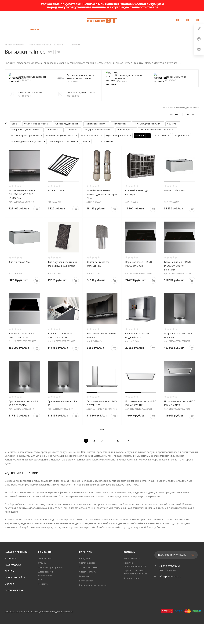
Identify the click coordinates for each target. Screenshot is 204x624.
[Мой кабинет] (167, 20)
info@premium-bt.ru (170, 576)
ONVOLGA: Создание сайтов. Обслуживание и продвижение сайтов (39, 611)
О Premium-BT (45, 558)
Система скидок (87, 562)
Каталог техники (16, 552)
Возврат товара (132, 578)
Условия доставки (88, 567)
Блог (40, 579)
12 (118, 440)
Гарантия (84, 576)
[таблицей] (198, 114)
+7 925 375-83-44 (30, 18)
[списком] (193, 114)
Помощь (129, 552)
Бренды (10, 571)
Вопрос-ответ (86, 580)
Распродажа (13, 564)
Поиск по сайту (15, 577)
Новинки (11, 558)
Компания (45, 552)
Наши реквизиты (132, 558)
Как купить (85, 558)
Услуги (9, 583)
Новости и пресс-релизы (50, 567)
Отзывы (42, 562)
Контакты (43, 583)
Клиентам (85, 552)
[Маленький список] (171, 114)
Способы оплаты (87, 571)
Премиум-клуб (14, 590)
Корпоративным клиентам (92, 585)
